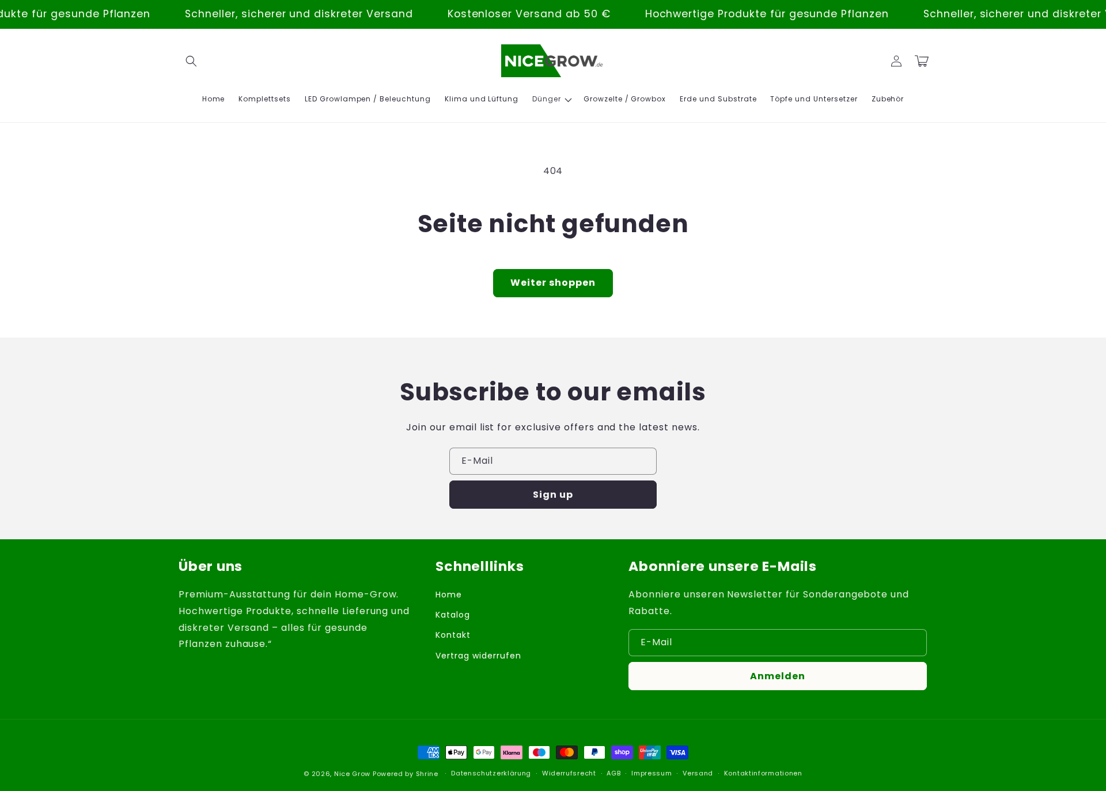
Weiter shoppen (553, 282)
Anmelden (777, 676)
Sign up (553, 494)
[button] (191, 61)
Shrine (427, 773)
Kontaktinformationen (763, 773)
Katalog (452, 614)
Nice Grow (352, 773)
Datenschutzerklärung (491, 773)
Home (448, 594)
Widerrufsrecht (569, 773)
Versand (698, 773)
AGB (613, 773)
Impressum (651, 773)
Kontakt (453, 635)
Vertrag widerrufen (478, 655)
